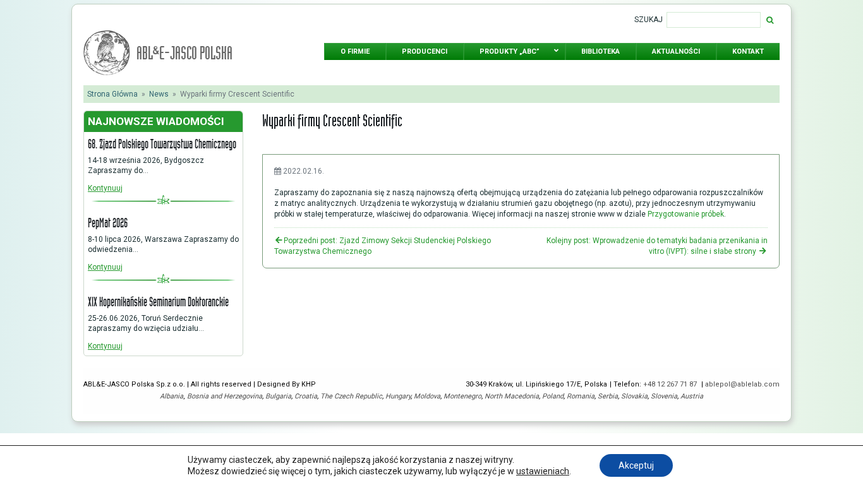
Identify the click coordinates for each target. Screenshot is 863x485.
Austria (691, 396)
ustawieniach (542, 471)
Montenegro (462, 396)
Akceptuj (636, 465)
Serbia (608, 396)
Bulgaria (278, 396)
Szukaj (648, 19)
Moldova (427, 396)
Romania (580, 396)
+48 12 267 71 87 (671, 384)
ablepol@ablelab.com (742, 384)
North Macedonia (512, 396)
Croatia (305, 396)
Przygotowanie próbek (686, 214)
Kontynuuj (105, 188)
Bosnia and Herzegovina (224, 396)
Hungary (398, 396)
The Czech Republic (351, 396)
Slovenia (664, 396)
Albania (171, 396)
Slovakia (634, 396)
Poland (553, 396)
